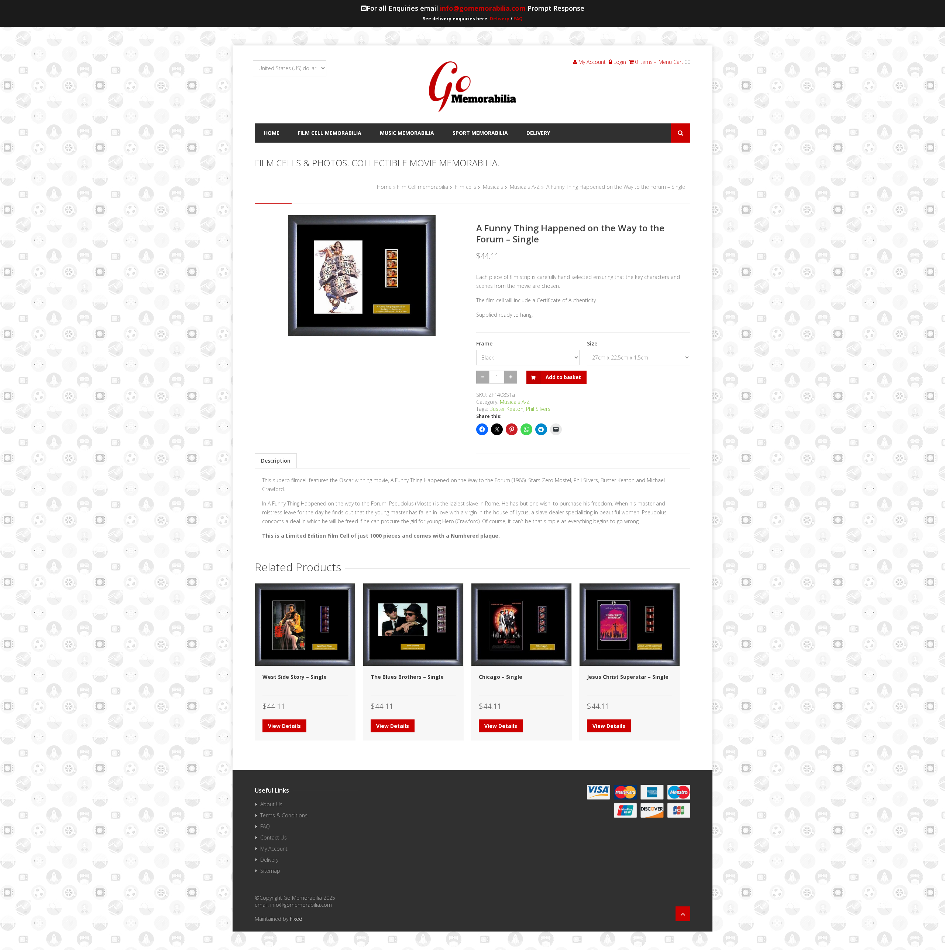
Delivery (499, 19)
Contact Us (273, 837)
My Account (591, 61)
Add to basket (563, 377)
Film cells (465, 186)
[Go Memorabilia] (472, 86)
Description (276, 460)
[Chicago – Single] (521, 624)
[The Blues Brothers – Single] (413, 624)
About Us (271, 804)
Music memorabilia (407, 132)
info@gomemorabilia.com (483, 8)
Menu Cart (671, 61)
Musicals (493, 186)
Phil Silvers (538, 408)
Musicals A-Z (525, 186)
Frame (484, 343)
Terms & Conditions (283, 815)
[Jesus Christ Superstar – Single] (629, 624)
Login (619, 61)
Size (592, 343)
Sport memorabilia (480, 132)
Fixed (296, 918)
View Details (284, 725)
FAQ (518, 19)
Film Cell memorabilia (329, 132)
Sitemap (270, 870)
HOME (271, 132)
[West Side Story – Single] (305, 624)
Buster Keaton (506, 408)
